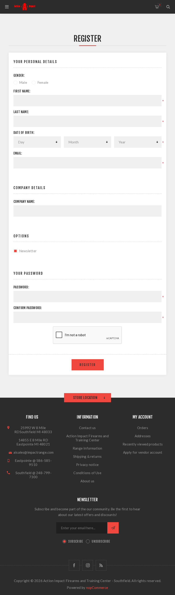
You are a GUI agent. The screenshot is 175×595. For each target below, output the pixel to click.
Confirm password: (27, 308)
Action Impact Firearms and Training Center (87, 438)
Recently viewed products (143, 444)
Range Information (87, 448)
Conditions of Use (87, 473)
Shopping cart (159, 5)
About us (87, 481)
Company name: (24, 201)
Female (42, 82)
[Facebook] (74, 565)
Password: (21, 287)
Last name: (21, 112)
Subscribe (75, 541)
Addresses (143, 436)
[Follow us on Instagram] (87, 565)
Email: (17, 153)
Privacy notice (87, 465)
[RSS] (101, 565)
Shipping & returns (87, 456)
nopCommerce (97, 587)
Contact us (87, 428)
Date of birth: (23, 132)
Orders (142, 428)
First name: (21, 91)
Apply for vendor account (142, 452)
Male (23, 82)
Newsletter (28, 251)
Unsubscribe (101, 541)
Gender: (19, 75)
